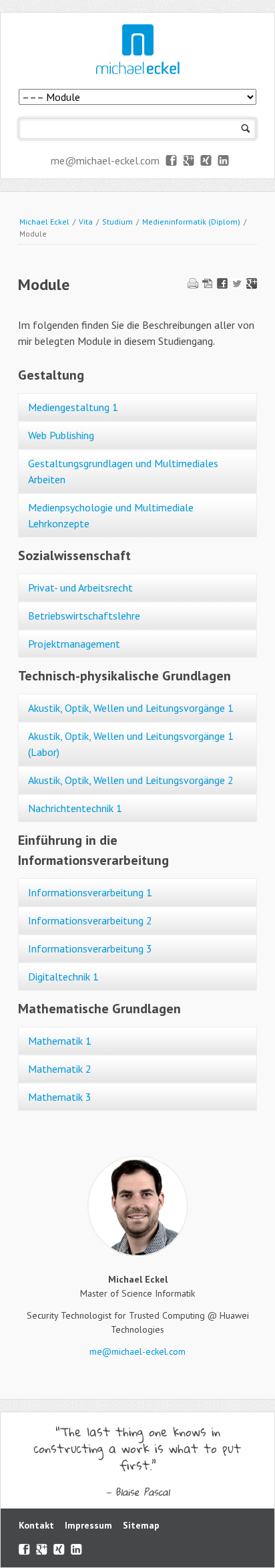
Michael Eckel (44, 222)
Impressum (88, 1525)
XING (206, 161)
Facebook (172, 161)
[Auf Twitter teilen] (237, 284)
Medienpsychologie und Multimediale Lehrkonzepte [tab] (111, 515)
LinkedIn (224, 161)
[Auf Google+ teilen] (251, 284)
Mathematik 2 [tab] (59, 1068)
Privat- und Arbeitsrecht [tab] (80, 587)
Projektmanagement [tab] (74, 643)
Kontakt (36, 1525)
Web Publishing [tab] (61, 435)
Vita (86, 222)
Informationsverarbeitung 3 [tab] (90, 948)
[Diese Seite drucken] (193, 284)
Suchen (246, 128)
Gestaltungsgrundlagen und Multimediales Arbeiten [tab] (123, 471)
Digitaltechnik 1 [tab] (63, 976)
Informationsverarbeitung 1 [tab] (90, 892)
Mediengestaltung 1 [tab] (73, 407)
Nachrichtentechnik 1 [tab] (75, 808)
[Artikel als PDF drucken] (207, 284)
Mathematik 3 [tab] (59, 1096)
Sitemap (141, 1525)
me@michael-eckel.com (105, 160)
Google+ (189, 161)
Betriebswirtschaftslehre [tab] (84, 615)
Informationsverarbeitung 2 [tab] (90, 920)
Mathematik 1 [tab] (59, 1040)
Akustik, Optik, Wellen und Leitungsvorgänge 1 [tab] (131, 707)
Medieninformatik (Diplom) (191, 222)
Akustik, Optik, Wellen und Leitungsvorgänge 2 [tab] (131, 780)
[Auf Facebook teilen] (222, 284)
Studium (117, 222)
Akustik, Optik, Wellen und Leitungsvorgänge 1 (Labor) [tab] (131, 744)
